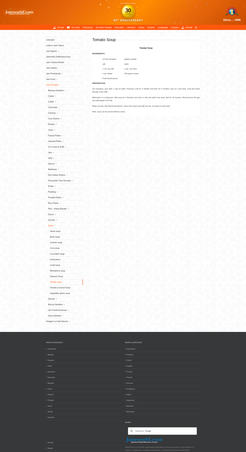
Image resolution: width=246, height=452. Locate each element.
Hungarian (130, 389)
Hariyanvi (51, 372)
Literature (50, 40)
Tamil (50, 406)
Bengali (51, 355)
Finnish (129, 372)
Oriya (50, 389)
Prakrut (51, 394)
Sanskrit (51, 417)
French (129, 377)
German (129, 383)
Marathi (51, 383)
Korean (51, 442)
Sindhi (50, 412)
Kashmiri (130, 406)
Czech (129, 360)
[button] (196, 27)
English (129, 366)
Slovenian (130, 412)
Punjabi (51, 400)
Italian (128, 394)
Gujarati (51, 360)
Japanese (130, 400)
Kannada (51, 377)
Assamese (52, 349)
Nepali (50, 448)
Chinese (129, 355)
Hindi (50, 366)
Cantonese (130, 349)
